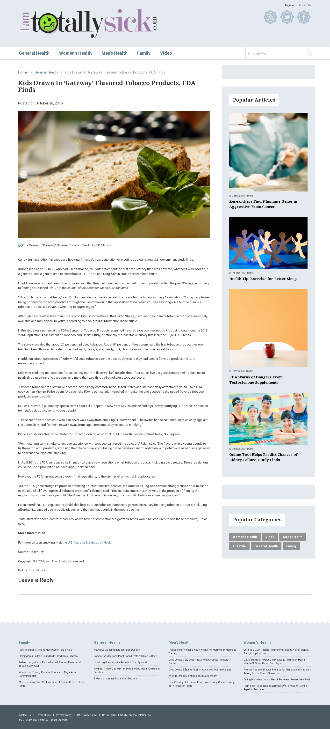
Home (23, 72)
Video (166, 53)
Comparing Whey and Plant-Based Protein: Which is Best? (125, 656)
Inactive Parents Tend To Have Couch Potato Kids (45, 649)
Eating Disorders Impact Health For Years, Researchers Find (277, 679)
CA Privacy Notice (87, 715)
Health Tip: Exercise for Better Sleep (263, 279)
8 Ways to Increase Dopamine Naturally (115, 678)
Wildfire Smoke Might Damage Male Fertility (193, 676)
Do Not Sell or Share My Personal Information (126, 715)
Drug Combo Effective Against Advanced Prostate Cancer (200, 669)
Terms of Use (43, 715)
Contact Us (305, 5)
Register (289, 5)
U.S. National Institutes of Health (90, 542)
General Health (34, 53)
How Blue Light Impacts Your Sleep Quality (117, 649)
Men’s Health (114, 53)
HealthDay (50, 561)
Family (144, 53)
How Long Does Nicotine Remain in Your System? (120, 662)
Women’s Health (75, 53)
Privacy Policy (64, 715)
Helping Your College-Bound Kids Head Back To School (48, 656)
